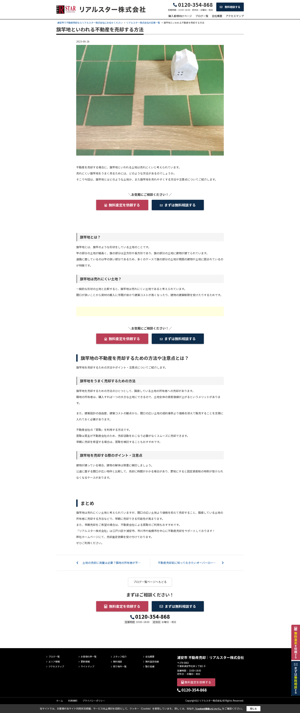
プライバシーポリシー (93, 700)
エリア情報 (54, 661)
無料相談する (232, 7)
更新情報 (85, 661)
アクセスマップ (235, 16)
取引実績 (149, 666)
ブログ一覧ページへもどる (150, 582)
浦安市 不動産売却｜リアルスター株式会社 (210, 657)
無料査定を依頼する (124, 204)
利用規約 (72, 700)
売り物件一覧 (120, 666)
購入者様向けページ (180, 16)
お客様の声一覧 (89, 656)
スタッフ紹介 (120, 656)
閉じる (253, 708)
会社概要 (217, 16)
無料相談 (117, 661)
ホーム (59, 700)
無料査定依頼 (152, 661)
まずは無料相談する (180, 204)
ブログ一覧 (201, 16)
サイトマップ (87, 666)
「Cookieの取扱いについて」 (208, 708)
